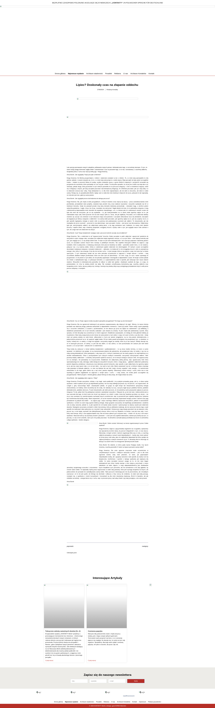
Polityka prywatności (154, 702)
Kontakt (151, 73)
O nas (125, 73)
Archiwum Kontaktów (138, 73)
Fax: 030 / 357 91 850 (199, 63)
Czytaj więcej (49, 660)
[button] (159, 73)
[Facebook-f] (59, 696)
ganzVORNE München (119, 706)
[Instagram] (70, 696)
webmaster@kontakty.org (200, 66)
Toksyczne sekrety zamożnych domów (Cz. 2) (62, 631)
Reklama (117, 73)
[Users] (65, 696)
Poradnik (108, 73)
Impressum (142, 702)
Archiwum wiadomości (94, 73)
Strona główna (60, 73)
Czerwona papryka (95, 631)
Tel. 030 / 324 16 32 (198, 59)
